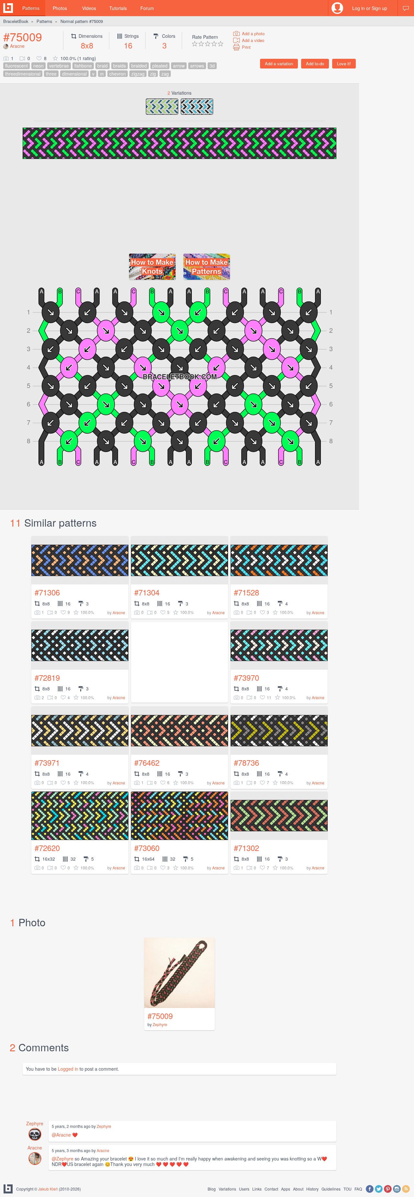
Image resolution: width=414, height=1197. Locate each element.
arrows (197, 65)
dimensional (74, 73)
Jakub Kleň (48, 1189)
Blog (212, 1189)
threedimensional (22, 73)
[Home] (8, 8)
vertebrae (59, 65)
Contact (271, 1189)
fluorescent (16, 65)
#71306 (47, 592)
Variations (227, 1189)
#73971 (47, 762)
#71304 (146, 592)
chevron (117, 73)
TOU (347, 1189)
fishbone (83, 65)
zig (153, 73)
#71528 (246, 592)
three (51, 73)
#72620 (47, 847)
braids (119, 65)
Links (257, 1189)
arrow (179, 65)
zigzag (138, 73)
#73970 (246, 677)
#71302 (246, 847)
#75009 (22, 36)
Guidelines (331, 1189)
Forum (147, 8)
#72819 (47, 677)
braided (139, 65)
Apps (285, 1189)
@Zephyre (62, 1158)
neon (38, 65)
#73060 (146, 847)
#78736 (246, 762)
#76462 (146, 762)
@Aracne (61, 1134)
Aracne (17, 46)
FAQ (358, 1189)
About (298, 1189)
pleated (160, 65)
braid (102, 65)
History (312, 1189)
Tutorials (118, 8)
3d (212, 65)
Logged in (68, 1069)
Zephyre (160, 1024)
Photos (60, 8)
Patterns (30, 8)
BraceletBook (15, 21)
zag (165, 73)
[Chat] (406, 8)
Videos (89, 8)
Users (244, 1189)
